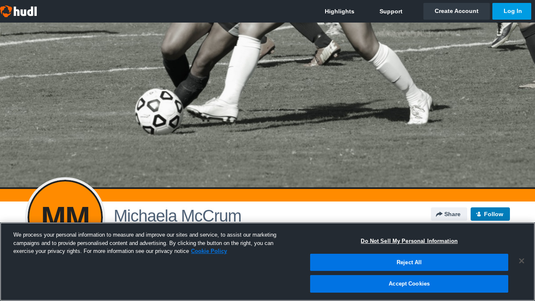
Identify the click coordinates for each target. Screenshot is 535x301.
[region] (267, 261)
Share (452, 214)
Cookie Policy (209, 251)
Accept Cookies (409, 284)
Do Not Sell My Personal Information (409, 241)
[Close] (521, 261)
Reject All (409, 262)
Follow (493, 214)
